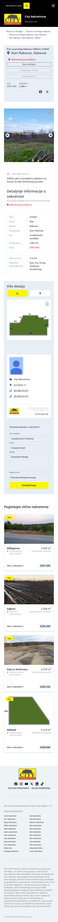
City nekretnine (35, 816)
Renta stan (8, 848)
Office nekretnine (10, 825)
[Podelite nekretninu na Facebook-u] (41, 92)
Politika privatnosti (18, 788)
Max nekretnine (35, 838)
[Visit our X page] (31, 784)
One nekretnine (35, 845)
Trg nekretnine (35, 842)
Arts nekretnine (10, 845)
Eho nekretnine (35, 829)
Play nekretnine (10, 838)
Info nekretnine (35, 819)
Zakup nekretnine (36, 848)
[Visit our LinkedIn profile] (37, 784)
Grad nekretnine (10, 816)
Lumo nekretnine (36, 851)
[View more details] (17, 293)
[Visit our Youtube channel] (26, 784)
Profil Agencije (41, 414)
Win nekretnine (35, 832)
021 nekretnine (9, 819)
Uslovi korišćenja (40, 788)
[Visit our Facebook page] (16, 784)
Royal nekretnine (10, 822)
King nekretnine (10, 842)
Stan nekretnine (10, 835)
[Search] (26, 6)
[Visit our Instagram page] (21, 784)
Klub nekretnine (10, 829)
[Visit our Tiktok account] (42, 784)
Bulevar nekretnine (37, 822)
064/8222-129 (31, 21)
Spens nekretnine (10, 832)
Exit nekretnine (35, 835)
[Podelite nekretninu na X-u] (48, 92)
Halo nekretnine (36, 825)
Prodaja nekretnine (11, 851)
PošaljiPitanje (29, 485)
